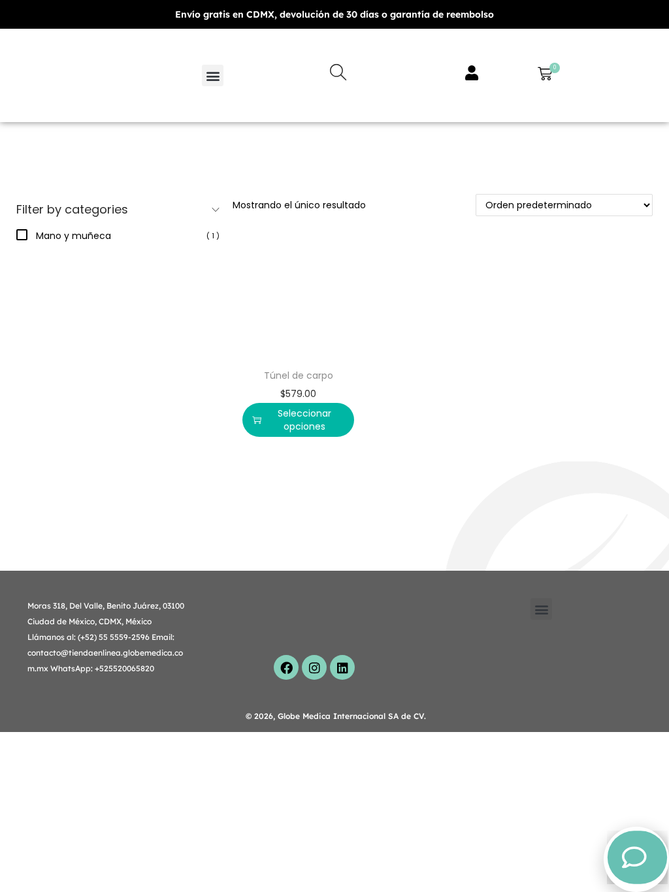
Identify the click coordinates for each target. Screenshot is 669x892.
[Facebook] (286, 667)
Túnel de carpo (298, 375)
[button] (212, 75)
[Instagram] (314, 667)
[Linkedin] (342, 667)
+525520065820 (124, 668)
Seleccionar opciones (304, 420)
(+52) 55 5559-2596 (114, 637)
